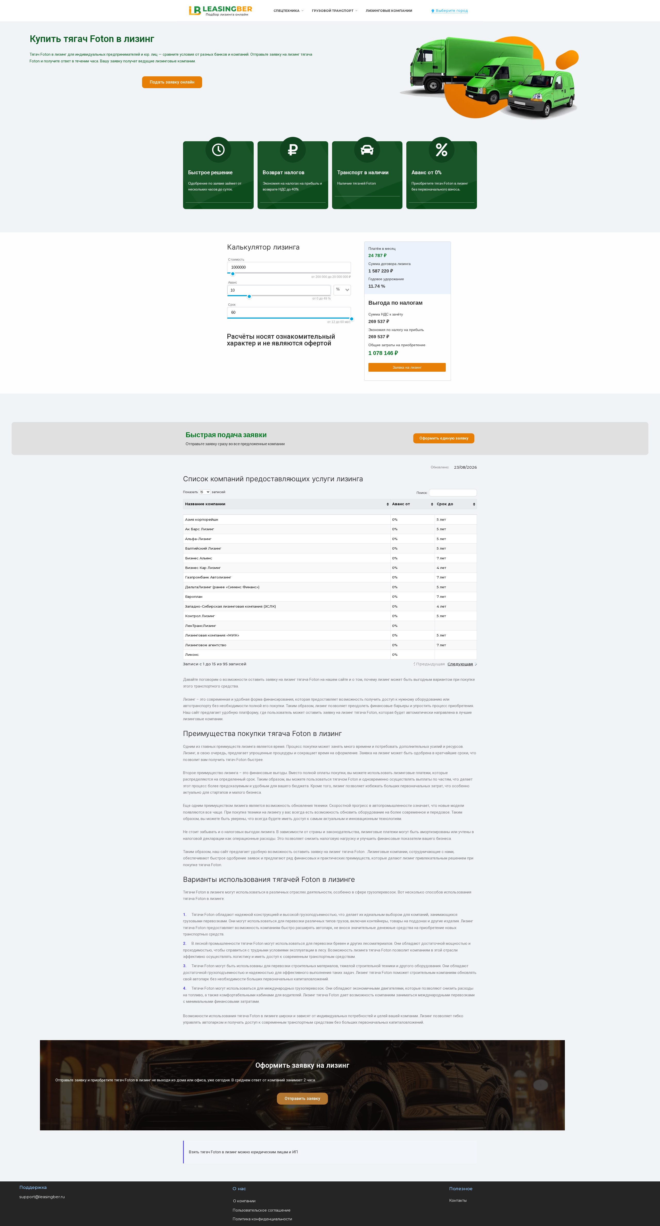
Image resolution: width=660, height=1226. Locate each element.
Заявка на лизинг (407, 367)
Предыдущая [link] (430, 663)
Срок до (445, 504)
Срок (231, 304)
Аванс (232, 282)
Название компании (205, 504)
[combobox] (339, 297)
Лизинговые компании (389, 11)
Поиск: (422, 493)
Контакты (458, 1200)
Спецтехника (287, 11)
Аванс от (401, 504)
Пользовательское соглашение (262, 1210)
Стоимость (236, 259)
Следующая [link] (460, 663)
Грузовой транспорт (332, 11)
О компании (244, 1201)
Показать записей (204, 492)
